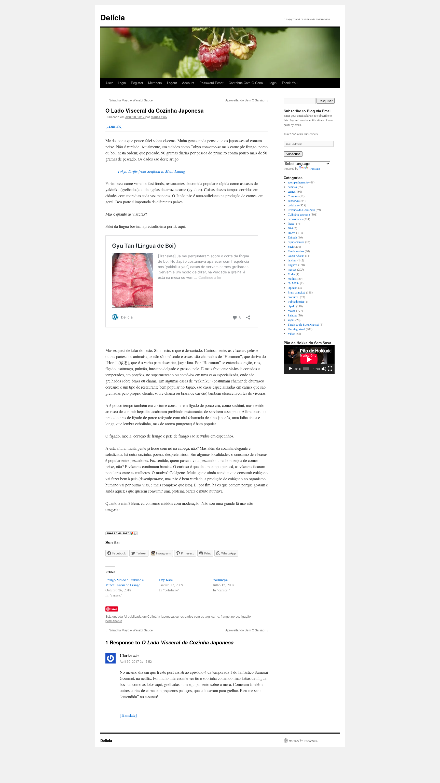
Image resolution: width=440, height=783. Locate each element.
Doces (291, 233)
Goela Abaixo (296, 256)
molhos (292, 278)
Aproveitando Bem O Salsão (246, 100)
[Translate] (113, 126)
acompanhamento (298, 182)
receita (291, 311)
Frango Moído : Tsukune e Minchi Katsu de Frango (124, 582)
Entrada (292, 237)
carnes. (292, 191)
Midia (291, 274)
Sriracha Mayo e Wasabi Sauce (129, 100)
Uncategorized (296, 329)
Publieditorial (296, 301)
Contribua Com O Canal (246, 82)
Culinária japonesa (160, 616)
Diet (290, 228)
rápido (291, 306)
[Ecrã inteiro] (330, 368)
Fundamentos (296, 251)
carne (215, 616)
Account (188, 82)
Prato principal (296, 292)
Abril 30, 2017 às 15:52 (136, 661)
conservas (294, 200)
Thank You (289, 82)
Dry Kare (166, 579)
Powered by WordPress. (303, 740)
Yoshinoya (220, 579)
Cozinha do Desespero (301, 210)
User (109, 82)
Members (155, 82)
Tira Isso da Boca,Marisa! (303, 324)
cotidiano (293, 205)
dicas (291, 223)
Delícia (112, 17)
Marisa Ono (159, 117)
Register (137, 82)
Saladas (292, 315)
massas (292, 269)
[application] (309, 359)
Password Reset (211, 82)
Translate (314, 168)
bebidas (292, 187)
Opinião (292, 288)
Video (291, 333)
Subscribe (293, 154)
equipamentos (296, 242)
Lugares (292, 265)
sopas (291, 320)
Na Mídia (293, 283)
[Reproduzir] (290, 368)
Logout (172, 82)
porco (235, 616)
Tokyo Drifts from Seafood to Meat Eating (151, 171)
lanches (292, 260)
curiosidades (184, 616)
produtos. (293, 297)
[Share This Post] (121, 533)
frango (225, 616)
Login (122, 82)
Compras (293, 196)
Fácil (291, 246)
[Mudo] (323, 368)
